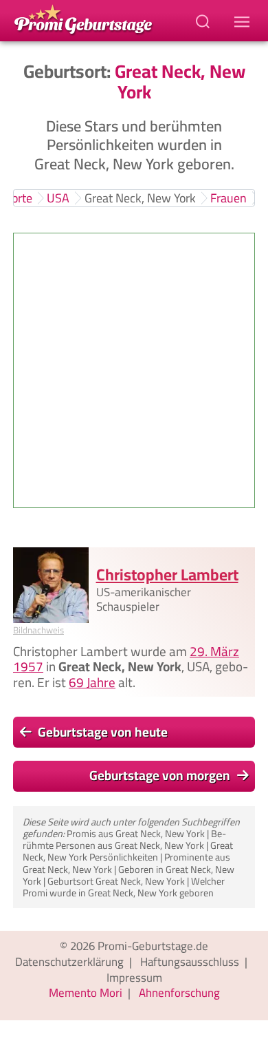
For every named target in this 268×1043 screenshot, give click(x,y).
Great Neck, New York (140, 198)
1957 (28, 667)
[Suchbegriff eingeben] (204, 20)
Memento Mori (85, 993)
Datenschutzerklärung (69, 962)
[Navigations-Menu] (244, 20)
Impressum (134, 978)
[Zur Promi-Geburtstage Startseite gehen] (83, 18)
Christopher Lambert (167, 574)
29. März (214, 651)
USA (58, 198)
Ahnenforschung (179, 993)
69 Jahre (92, 682)
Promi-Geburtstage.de (153, 946)
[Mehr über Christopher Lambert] (51, 585)
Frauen (228, 198)
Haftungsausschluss (189, 962)
